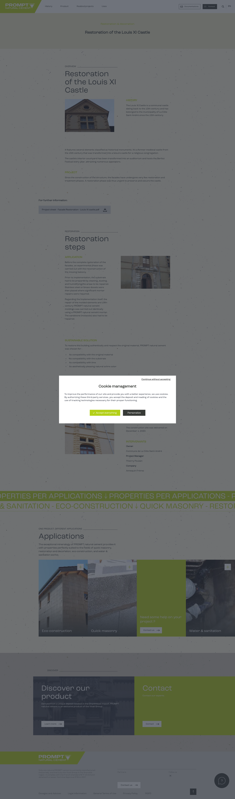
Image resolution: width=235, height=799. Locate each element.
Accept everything (106, 413)
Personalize (134, 413)
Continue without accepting (156, 379)
